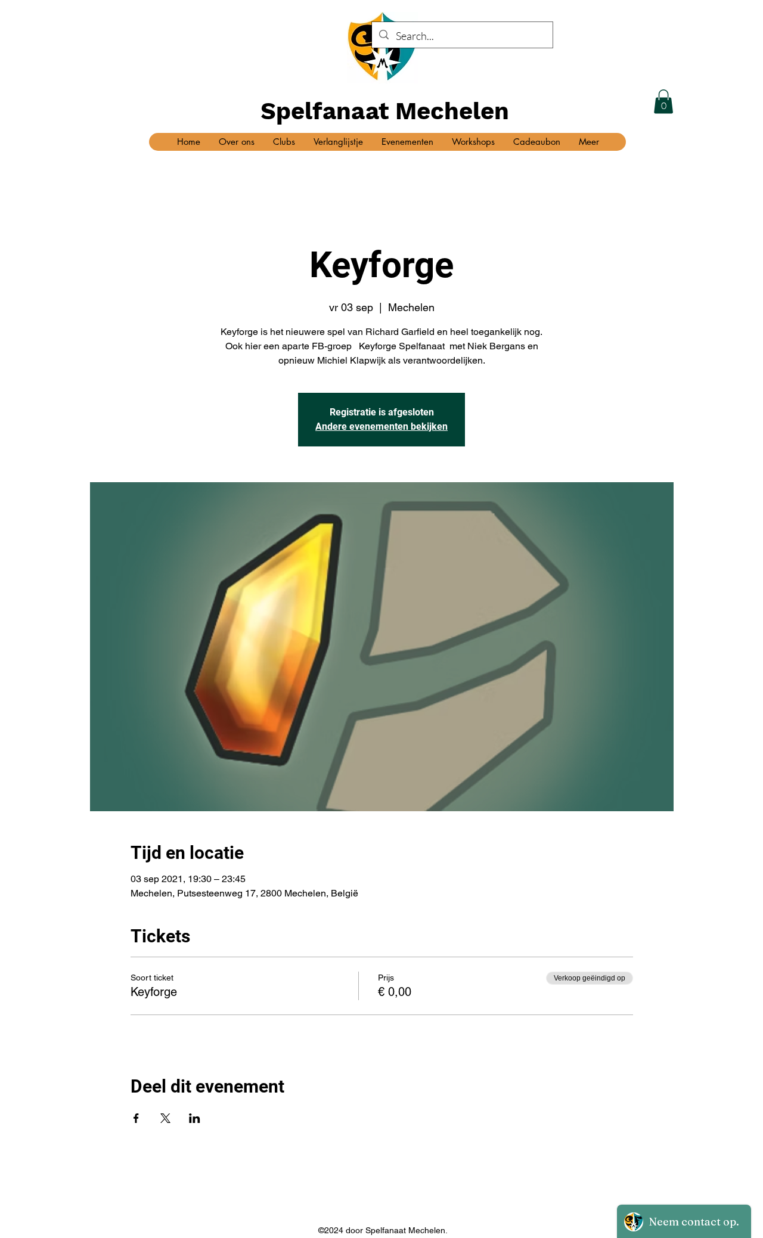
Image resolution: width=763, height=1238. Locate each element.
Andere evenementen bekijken (381, 426)
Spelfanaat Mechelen (384, 111)
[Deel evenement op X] (165, 1118)
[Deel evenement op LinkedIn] (194, 1118)
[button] (663, 101)
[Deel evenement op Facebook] (136, 1118)
